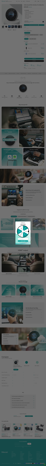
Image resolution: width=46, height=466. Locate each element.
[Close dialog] (29, 222)
